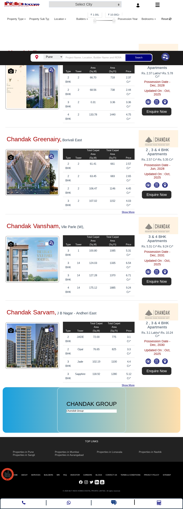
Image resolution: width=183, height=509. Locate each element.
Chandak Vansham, (33, 225)
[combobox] (85, 4)
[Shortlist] (157, 101)
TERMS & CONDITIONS (130, 475)
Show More (128, 212)
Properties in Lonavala (109, 451)
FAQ (65, 475)
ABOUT (24, 475)
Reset (165, 18)
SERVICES (35, 475)
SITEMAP (167, 475)
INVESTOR (75, 475)
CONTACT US (111, 475)
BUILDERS (48, 475)
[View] (148, 101)
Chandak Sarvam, (31, 312)
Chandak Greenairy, (34, 139)
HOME (15, 475)
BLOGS (99, 475)
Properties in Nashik (150, 451)
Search (138, 57)
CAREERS (87, 475)
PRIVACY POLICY (151, 475)
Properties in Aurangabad (69, 454)
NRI (58, 475)
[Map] (165, 101)
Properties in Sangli (24, 454)
